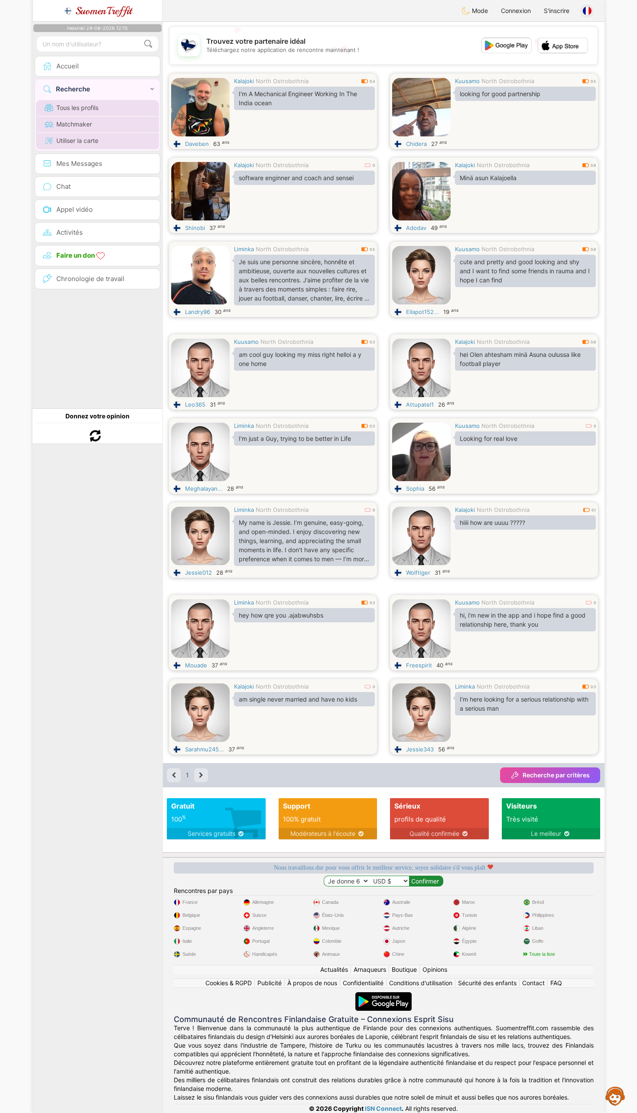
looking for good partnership (500, 93)
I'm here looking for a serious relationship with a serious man (524, 704)
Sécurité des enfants (487, 983)
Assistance (615, 1096)
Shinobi (195, 227)
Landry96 (197, 311)
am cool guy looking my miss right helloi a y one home (300, 359)
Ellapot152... (422, 311)
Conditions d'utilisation (420, 983)
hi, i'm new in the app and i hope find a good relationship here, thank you (522, 620)
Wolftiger (418, 572)
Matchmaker (74, 124)
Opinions (434, 969)
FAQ (556, 983)
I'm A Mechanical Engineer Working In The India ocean (298, 98)
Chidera (416, 143)
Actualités (334, 969)
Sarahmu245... (204, 749)
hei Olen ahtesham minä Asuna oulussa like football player (520, 359)
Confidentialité (363, 983)
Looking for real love (488, 438)
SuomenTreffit (102, 10)
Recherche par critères (556, 775)
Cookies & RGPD (228, 983)
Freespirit (419, 665)
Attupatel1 (420, 404)
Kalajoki (244, 81)
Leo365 (195, 404)
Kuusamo (467, 81)
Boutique (404, 969)
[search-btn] (148, 44)
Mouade (196, 665)
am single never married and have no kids (298, 699)
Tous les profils (77, 107)
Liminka (244, 249)
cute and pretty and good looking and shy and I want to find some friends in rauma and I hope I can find (525, 271)
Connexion (516, 10)
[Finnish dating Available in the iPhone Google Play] (383, 996)
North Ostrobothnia (282, 81)
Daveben (197, 143)
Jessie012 (198, 572)
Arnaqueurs (370, 969)
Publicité (269, 983)
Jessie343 (420, 749)
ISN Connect (383, 1108)
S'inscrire (556, 10)
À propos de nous (312, 983)
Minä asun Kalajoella (488, 177)
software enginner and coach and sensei (296, 177)
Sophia (415, 488)
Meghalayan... (204, 488)
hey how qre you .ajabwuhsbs (281, 615)
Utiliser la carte (77, 140)
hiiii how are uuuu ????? (492, 522)
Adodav (416, 227)
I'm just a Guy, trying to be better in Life (295, 438)
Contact (533, 983)
